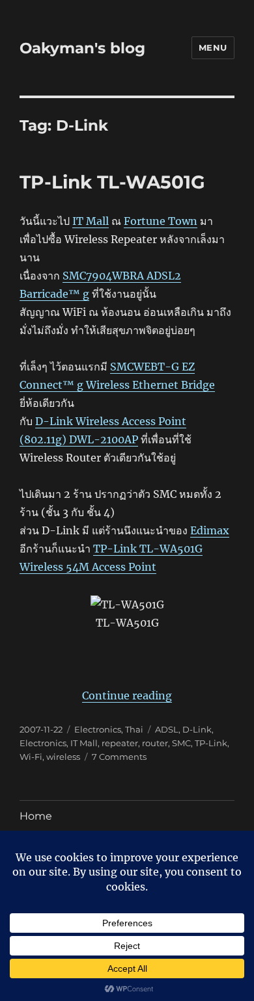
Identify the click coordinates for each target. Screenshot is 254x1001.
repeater (120, 743)
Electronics (97, 729)
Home (36, 816)
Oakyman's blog (82, 48)
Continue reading (127, 695)
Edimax (209, 530)
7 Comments (119, 756)
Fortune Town (160, 221)
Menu (213, 47)
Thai (134, 729)
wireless (63, 756)
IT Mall (90, 221)
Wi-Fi (31, 756)
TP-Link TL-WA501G (112, 182)
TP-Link (211, 743)
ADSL (166, 729)
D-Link (197, 729)
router (155, 743)
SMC (181, 743)
